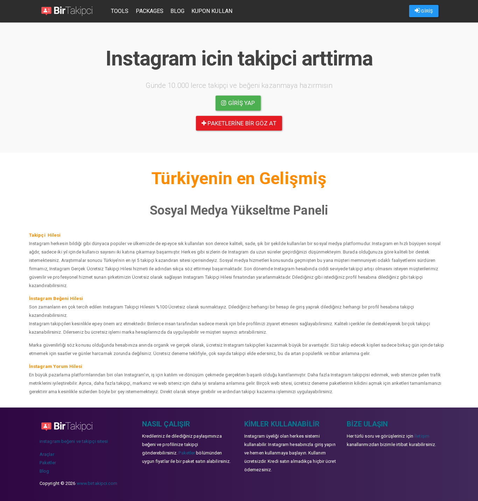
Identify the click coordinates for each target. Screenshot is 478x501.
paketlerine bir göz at (241, 123)
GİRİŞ (426, 11)
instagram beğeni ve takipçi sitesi (74, 441)
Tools (120, 11)
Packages (150, 11)
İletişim (421, 436)
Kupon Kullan (211, 11)
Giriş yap (241, 102)
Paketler (48, 462)
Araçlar (47, 454)
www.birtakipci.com (97, 483)
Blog (177, 11)
